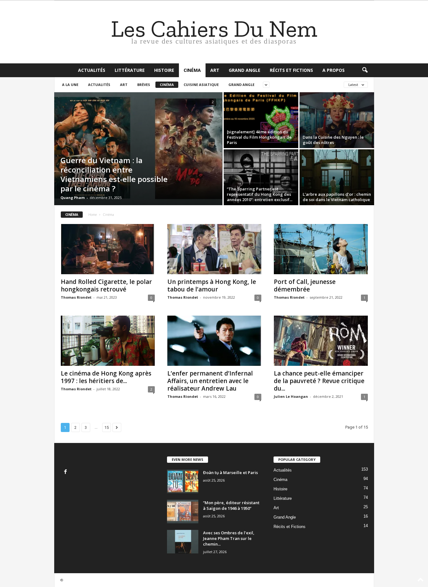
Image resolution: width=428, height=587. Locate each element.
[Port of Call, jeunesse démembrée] (321, 249)
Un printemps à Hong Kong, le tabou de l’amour (211, 285)
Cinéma (192, 70)
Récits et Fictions (291, 70)
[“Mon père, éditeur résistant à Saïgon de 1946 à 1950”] (182, 511)
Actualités (91, 70)
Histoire (164, 70)
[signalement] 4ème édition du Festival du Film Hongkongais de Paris (259, 137)
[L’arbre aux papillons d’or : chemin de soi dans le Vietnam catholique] (337, 177)
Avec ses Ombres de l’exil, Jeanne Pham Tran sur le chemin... (228, 538)
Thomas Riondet (76, 297)
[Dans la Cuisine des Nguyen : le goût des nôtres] (337, 120)
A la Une (70, 84)
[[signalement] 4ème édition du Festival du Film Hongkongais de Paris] (261, 120)
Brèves (143, 84)
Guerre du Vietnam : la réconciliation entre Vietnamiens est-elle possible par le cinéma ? (114, 174)
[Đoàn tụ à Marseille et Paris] (182, 481)
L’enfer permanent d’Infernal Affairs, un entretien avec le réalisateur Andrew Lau (210, 380)
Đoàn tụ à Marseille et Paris (230, 472)
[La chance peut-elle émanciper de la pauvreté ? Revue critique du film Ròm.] (321, 341)
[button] (365, 70)
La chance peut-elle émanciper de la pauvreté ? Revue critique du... (319, 380)
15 (106, 427)
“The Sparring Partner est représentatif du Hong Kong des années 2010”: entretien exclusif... (259, 194)
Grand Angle (244, 70)
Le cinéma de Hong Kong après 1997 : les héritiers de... (106, 377)
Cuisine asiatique (201, 84)
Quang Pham (72, 197)
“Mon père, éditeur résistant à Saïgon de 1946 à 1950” (231, 505)
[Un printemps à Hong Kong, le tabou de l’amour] (214, 249)
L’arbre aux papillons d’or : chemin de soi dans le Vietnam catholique (337, 196)
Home (92, 214)
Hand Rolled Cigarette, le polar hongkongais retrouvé (106, 285)
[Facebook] (66, 472)
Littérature (130, 70)
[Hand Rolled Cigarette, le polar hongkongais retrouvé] (108, 249)
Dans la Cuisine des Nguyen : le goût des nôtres (333, 139)
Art (214, 70)
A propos (333, 70)
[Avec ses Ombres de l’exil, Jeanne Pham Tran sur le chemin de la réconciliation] (182, 541)
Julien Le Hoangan (291, 396)
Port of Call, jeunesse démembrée (305, 285)
